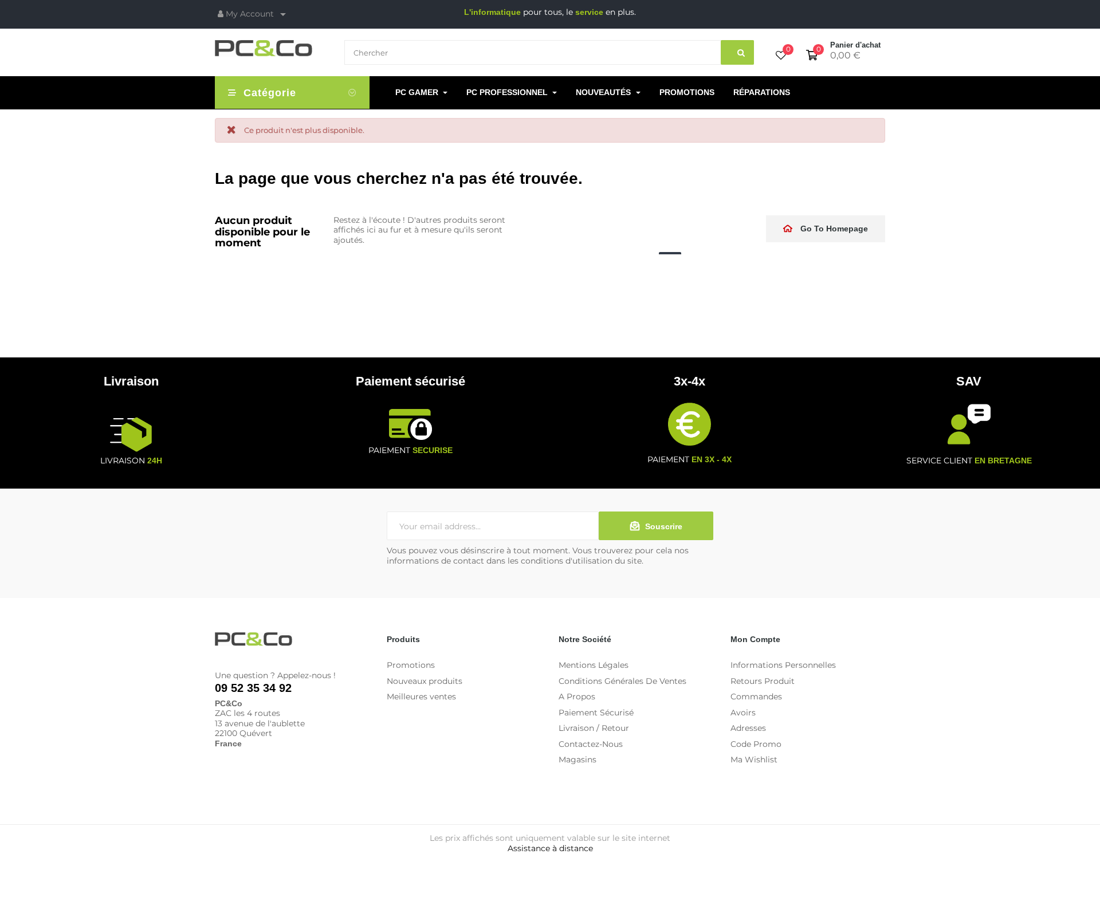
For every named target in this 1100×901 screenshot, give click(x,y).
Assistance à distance (550, 848)
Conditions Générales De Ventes (622, 681)
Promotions (411, 665)
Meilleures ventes (421, 696)
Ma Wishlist (753, 759)
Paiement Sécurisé (596, 712)
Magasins (577, 759)
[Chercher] (737, 52)
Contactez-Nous (591, 744)
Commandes (756, 696)
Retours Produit (762, 681)
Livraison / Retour (594, 728)
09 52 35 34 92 (253, 688)
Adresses (748, 728)
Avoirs (743, 712)
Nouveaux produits (424, 681)
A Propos (577, 696)
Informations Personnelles (783, 665)
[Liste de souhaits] (781, 56)
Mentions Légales (593, 665)
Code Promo (755, 744)
